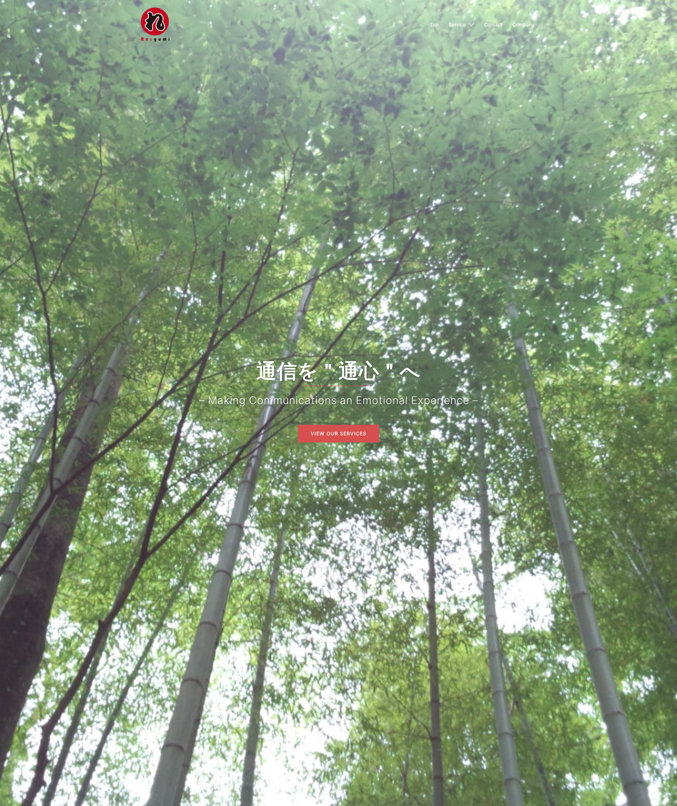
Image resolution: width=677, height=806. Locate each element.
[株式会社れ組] (155, 23)
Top (434, 24)
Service (457, 24)
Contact (493, 24)
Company (523, 24)
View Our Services (338, 433)
